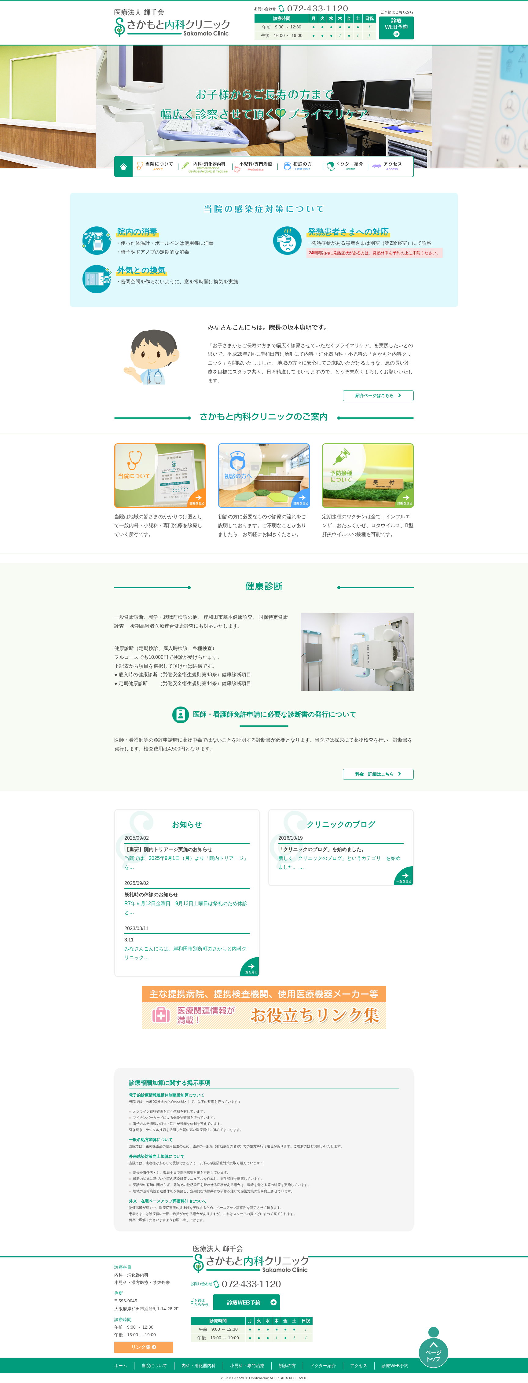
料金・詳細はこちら (376, 774)
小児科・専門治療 (255, 166)
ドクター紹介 (345, 166)
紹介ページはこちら (376, 395)
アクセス (391, 166)
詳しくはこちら (196, 497)
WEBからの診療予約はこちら (236, 1302)
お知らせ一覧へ (249, 966)
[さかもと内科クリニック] (171, 23)
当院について (155, 166)
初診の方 (300, 166)
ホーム (120, 1365)
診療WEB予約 (395, 1365)
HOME (123, 166)
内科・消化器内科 (205, 166)
